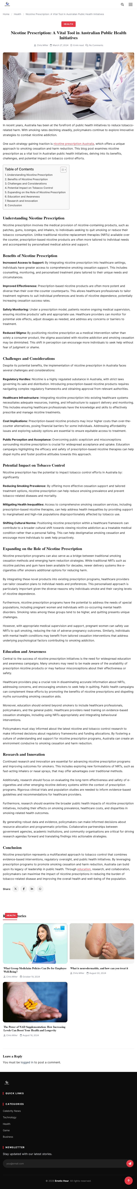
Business (8, 1136)
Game (6, 1130)
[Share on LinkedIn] (32, 888)
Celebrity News (12, 1110)
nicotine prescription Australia (74, 143)
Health (17, 14)
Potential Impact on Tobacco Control (30, 187)
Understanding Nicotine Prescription (30, 174)
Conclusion (15, 205)
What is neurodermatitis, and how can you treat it (99, 968)
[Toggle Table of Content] (62, 170)
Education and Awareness (24, 196)
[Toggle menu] (130, 4)
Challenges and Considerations (27, 183)
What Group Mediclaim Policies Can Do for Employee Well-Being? (35, 970)
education (84, 869)
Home (6, 14)
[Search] (122, 4)
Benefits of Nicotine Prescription (28, 179)
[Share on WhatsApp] (40, 888)
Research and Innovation (22, 200)
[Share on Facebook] (23, 888)
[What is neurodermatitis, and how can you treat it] (102, 943)
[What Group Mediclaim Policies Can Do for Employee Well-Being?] (35, 943)
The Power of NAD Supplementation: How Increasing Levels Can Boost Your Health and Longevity (34, 1028)
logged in (27, 1062)
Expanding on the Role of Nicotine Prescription (37, 192)
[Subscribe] (129, 1163)
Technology (9, 1117)
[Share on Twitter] (15, 888)
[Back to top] (129, 1181)
